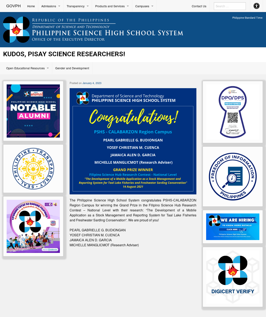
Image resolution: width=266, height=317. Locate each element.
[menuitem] (13, 6)
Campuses (142, 6)
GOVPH (13, 6)
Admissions (48, 6)
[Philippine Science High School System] (99, 29)
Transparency (76, 6)
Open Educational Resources (25, 68)
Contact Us (199, 6)
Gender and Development (72, 68)
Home (31, 6)
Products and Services (110, 6)
